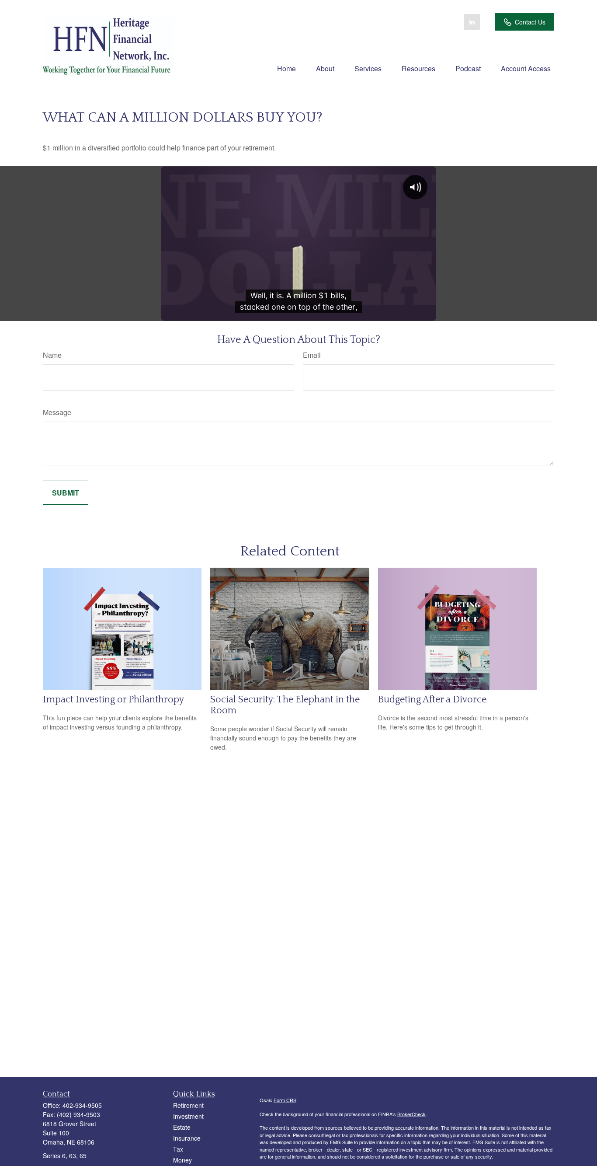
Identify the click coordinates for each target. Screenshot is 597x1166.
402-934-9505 (82, 1105)
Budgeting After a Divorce (432, 699)
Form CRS (285, 1099)
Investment (188, 1116)
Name (52, 355)
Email (312, 355)
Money (182, 1160)
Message (57, 412)
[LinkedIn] (472, 22)
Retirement (188, 1105)
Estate (182, 1127)
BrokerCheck (411, 1113)
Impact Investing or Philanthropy (113, 699)
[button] (286, 68)
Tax (178, 1149)
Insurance (187, 1138)
